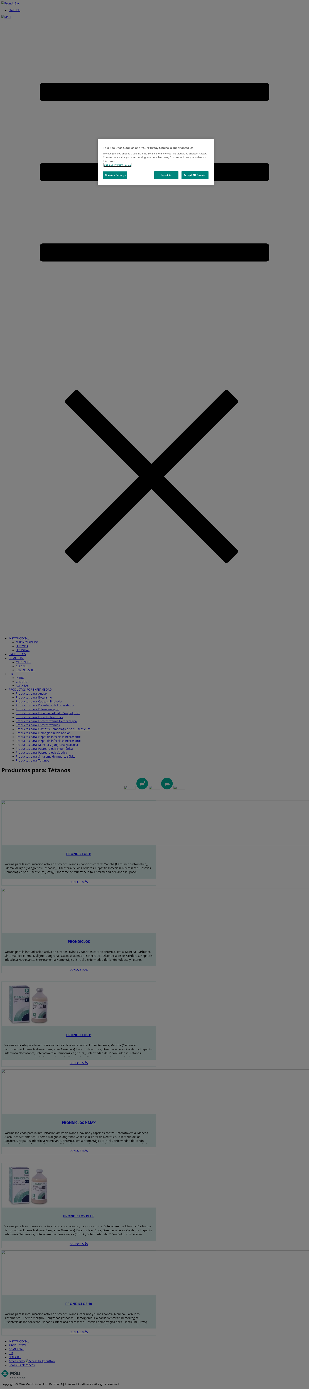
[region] (156, 162)
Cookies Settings (115, 175)
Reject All (166, 175)
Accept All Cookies (195, 175)
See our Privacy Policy (117, 164)
